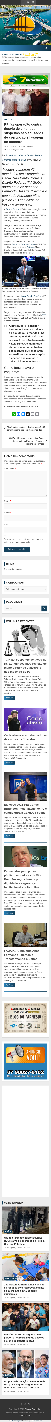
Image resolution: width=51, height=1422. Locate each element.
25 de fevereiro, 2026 (13, 146)
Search (44, 609)
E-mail (7, 513)
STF (44, 315)
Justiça (8, 1375)
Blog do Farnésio (32, 1409)
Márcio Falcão (19, 160)
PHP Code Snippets (15, 1421)
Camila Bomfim (26, 155)
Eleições (9, 1328)
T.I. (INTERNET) (11, 1278)
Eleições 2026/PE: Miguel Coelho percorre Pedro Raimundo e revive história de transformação (24, 1337)
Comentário (10, 469)
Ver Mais (9, 698)
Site (5, 524)
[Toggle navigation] (5, 48)
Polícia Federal (12, 209)
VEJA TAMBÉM (13, 1202)
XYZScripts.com (37, 1421)
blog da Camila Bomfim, (30, 296)
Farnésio (28, 146)
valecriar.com (25, 1415)
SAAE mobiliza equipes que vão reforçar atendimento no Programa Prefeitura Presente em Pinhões (26, 441)
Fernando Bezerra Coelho (23, 244)
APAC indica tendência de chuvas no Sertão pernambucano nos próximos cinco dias (26, 428)
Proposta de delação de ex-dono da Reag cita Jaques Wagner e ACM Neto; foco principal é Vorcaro (24, 1384)
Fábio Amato (12, 155)
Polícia (8, 120)
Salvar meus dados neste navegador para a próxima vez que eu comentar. (23, 540)
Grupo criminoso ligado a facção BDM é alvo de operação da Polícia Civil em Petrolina (24, 1240)
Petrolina (31, 247)
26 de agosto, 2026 (12, 1248)
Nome (7, 501)
